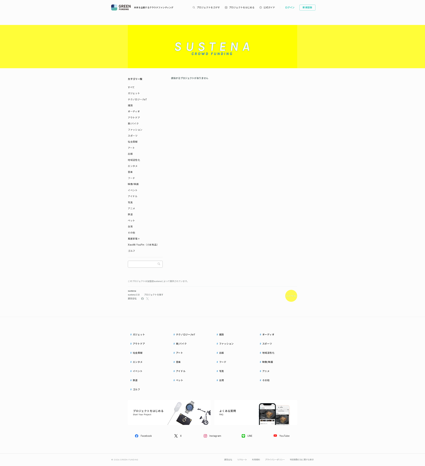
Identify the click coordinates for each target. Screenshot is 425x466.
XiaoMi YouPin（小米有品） (143, 244)
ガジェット (134, 93)
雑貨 (130, 105)
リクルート (242, 460)
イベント (133, 190)
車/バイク (133, 123)
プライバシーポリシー (275, 460)
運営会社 (132, 298)
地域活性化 (134, 160)
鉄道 (130, 214)
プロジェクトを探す (153, 294)
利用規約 (256, 460)
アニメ (131, 208)
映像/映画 (133, 184)
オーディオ (134, 111)
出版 (130, 154)
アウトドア (134, 117)
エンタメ (133, 166)
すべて (131, 87)
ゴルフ (131, 251)
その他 (131, 232)
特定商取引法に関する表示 (302, 460)
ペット (131, 220)
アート (131, 148)
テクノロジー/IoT (137, 99)
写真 (130, 202)
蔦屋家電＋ (134, 238)
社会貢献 (133, 141)
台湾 (130, 226)
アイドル (132, 196)
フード (131, 178)
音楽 (130, 172)
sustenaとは (134, 294)
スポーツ (133, 135)
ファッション (135, 129)
